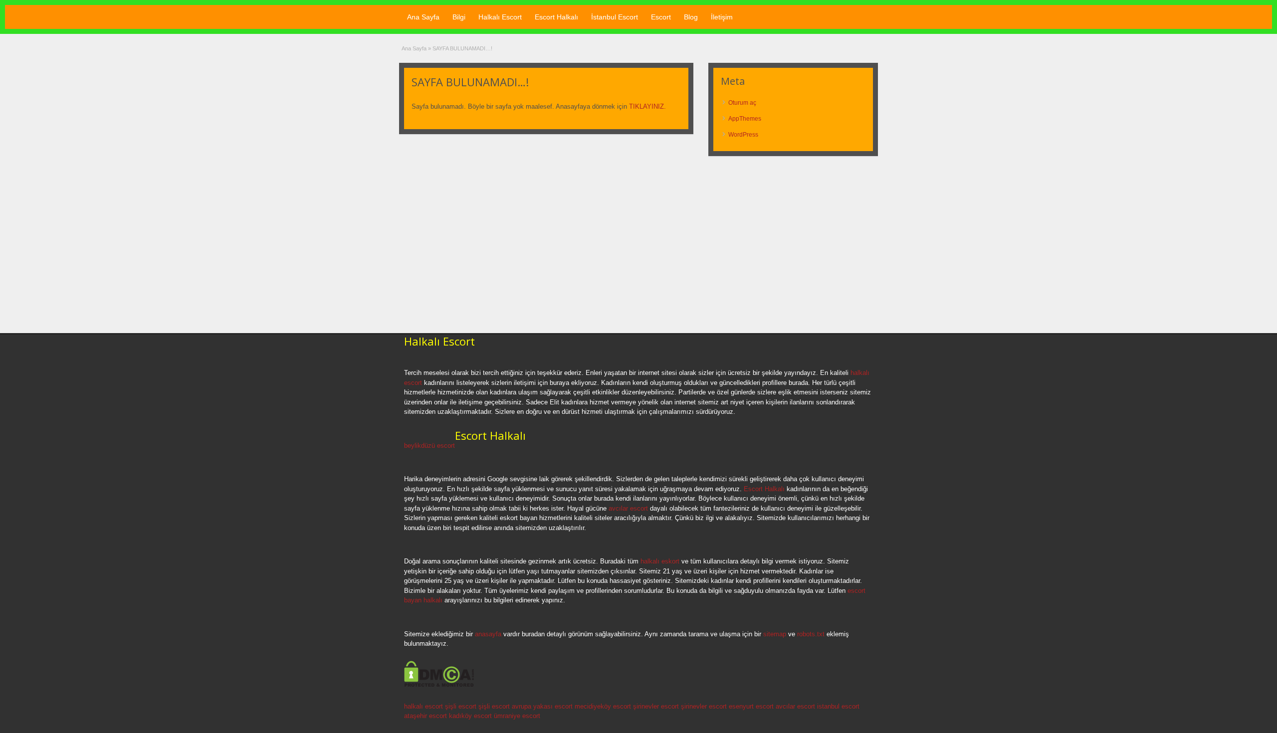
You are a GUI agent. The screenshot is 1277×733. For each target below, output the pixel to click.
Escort (661, 17)
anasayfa (488, 634)
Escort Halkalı (556, 17)
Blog (691, 17)
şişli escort (460, 706)
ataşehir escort (425, 716)
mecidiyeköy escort (603, 706)
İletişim (722, 17)
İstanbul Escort (614, 17)
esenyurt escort (751, 706)
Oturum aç (742, 102)
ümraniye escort (517, 716)
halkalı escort (423, 706)
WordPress (743, 134)
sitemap (774, 634)
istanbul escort (838, 706)
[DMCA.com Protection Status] (439, 685)
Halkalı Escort (500, 17)
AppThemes (744, 118)
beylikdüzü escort (429, 445)
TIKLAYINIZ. (647, 106)
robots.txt (811, 634)
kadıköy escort (470, 716)
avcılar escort (628, 508)
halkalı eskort (659, 561)
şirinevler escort (656, 706)
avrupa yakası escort (542, 706)
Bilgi (458, 17)
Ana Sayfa (423, 17)
